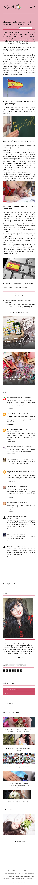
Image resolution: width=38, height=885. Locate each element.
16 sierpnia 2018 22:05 (18, 546)
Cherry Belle (11, 398)
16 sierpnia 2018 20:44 (18, 534)
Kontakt (7, 693)
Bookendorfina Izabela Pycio (17, 429)
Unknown (10, 413)
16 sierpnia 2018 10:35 (25, 487)
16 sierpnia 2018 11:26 (19, 502)
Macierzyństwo (17, 283)
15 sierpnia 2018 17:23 (23, 398)
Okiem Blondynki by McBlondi (17, 516)
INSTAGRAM (27, 870)
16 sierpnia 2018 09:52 (26, 459)
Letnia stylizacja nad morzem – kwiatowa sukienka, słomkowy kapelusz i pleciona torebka (19, 748)
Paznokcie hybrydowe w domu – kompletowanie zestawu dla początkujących (19, 785)
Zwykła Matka (12, 447)
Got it (23, 882)
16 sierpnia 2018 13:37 (18, 517)
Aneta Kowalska (12, 459)
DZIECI (8, 283)
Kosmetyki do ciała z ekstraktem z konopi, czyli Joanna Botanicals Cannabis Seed (20, 306)
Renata (9, 502)
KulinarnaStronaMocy (15, 471)
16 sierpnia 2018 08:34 (24, 447)
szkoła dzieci (8, 287)
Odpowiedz (11, 408)
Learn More (16, 882)
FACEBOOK (13, 870)
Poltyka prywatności (11, 689)
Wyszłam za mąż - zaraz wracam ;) (19, 801)
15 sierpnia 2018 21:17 (21, 413)
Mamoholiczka (12, 487)
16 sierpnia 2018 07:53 (18, 430)
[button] (27, 3)
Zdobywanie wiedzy (21, 287)
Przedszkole (29, 283)
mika (8, 546)
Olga (9, 534)
